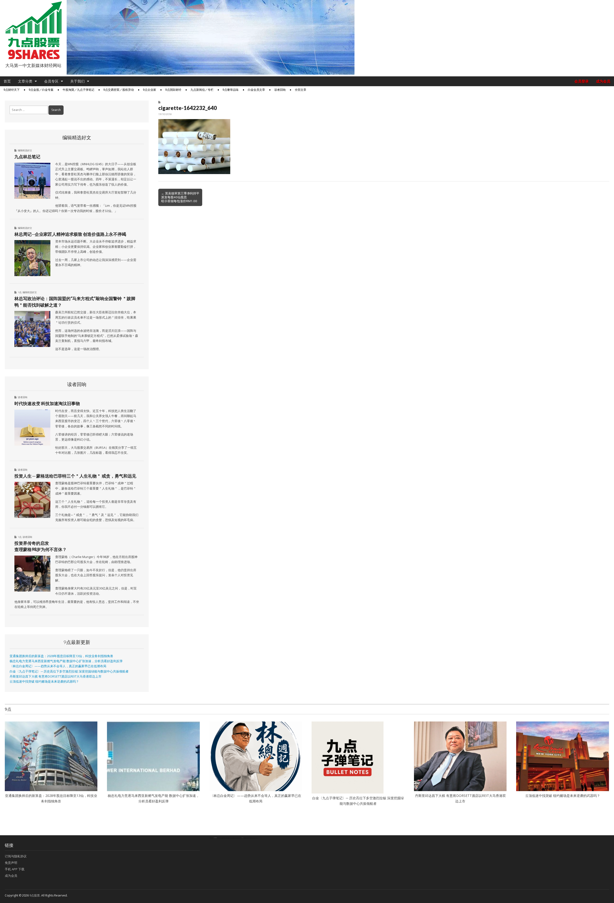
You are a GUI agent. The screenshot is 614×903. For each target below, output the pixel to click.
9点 (20, 292)
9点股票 (35, 895)
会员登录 (581, 81)
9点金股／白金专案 (41, 89)
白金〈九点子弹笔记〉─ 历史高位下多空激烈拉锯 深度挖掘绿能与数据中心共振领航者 (69, 671)
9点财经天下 (12, 89)
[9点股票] (33, 30)
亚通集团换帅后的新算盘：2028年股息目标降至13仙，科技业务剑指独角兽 (61, 656)
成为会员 (603, 81)
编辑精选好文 (25, 150)
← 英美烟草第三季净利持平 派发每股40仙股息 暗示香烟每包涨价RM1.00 (180, 197)
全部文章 (300, 89)
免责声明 (11, 863)
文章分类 (25, 81)
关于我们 (77, 81)
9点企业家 (149, 89)
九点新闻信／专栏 (201, 89)
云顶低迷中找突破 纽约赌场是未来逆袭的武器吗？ (44, 681)
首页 (7, 81)
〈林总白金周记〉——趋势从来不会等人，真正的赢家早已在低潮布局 (58, 666)
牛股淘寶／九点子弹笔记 (78, 89)
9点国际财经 (173, 89)
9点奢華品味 (231, 89)
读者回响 (280, 89)
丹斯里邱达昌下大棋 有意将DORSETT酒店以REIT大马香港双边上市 (55, 676)
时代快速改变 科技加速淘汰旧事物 (47, 403)
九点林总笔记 (27, 156)
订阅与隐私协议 (16, 856)
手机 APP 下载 (14, 869)
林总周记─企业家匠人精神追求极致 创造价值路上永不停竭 (70, 234)
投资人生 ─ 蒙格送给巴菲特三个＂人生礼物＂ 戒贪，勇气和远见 (75, 476)
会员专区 (51, 81)
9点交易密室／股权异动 (118, 89)
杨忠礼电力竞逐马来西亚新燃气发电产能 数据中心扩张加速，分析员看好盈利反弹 (66, 661)
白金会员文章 (256, 89)
